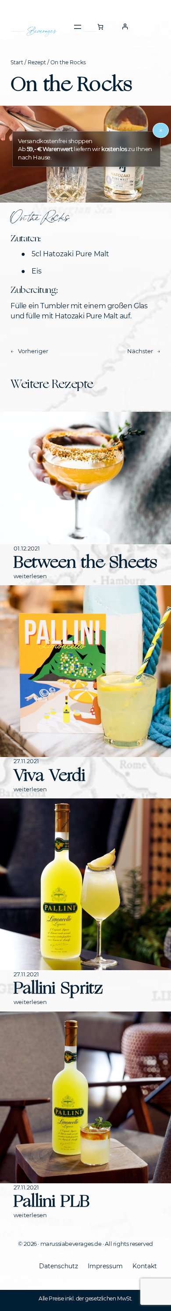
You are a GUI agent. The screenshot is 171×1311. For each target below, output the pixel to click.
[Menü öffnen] (77, 27)
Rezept (37, 62)
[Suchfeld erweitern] (151, 27)
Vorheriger (33, 351)
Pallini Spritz (58, 988)
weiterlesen (30, 576)
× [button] (161, 130)
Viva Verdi (49, 775)
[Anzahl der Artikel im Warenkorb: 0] (100, 26)
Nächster (140, 351)
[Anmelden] (125, 26)
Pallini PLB (51, 1201)
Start (17, 62)
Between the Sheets (85, 562)
